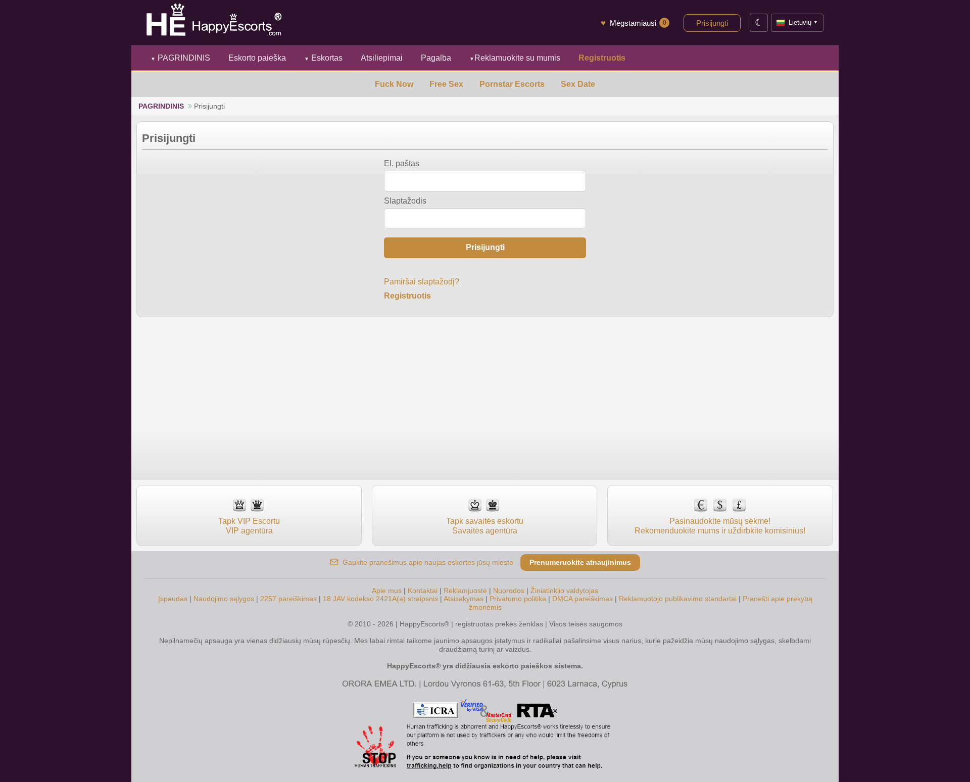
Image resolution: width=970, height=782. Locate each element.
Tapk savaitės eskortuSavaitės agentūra (484, 525)
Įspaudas (172, 599)
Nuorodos (508, 590)
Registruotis (407, 295)
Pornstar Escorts (512, 84)
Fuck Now (394, 84)
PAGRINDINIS (180, 58)
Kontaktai (423, 590)
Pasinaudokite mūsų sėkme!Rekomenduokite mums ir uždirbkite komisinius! (720, 525)
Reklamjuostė (465, 590)
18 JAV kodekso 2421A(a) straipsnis (380, 599)
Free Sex (446, 84)
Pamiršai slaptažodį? (421, 281)
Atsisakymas (463, 599)
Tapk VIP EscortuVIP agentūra (249, 525)
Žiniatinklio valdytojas (564, 590)
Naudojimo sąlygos (223, 599)
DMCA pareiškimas (582, 599)
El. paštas (401, 163)
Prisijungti (712, 23)
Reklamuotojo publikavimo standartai (678, 599)
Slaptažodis (405, 201)
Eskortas (323, 58)
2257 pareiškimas (288, 599)
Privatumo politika (518, 599)
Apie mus (387, 590)
